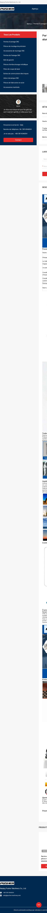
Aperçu (29, 24)
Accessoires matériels (11, 87)
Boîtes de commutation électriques (16, 73)
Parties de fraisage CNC (11, 55)
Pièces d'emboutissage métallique (15, 64)
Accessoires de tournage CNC (13, 51)
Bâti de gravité (8, 60)
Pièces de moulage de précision (14, 46)
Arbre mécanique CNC (11, 78)
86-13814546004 (25, 129)
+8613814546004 (21, 134)
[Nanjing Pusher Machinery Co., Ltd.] (7, 9)
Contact (18, 140)
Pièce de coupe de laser (11, 69)
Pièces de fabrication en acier (13, 83)
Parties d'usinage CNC (11, 42)
